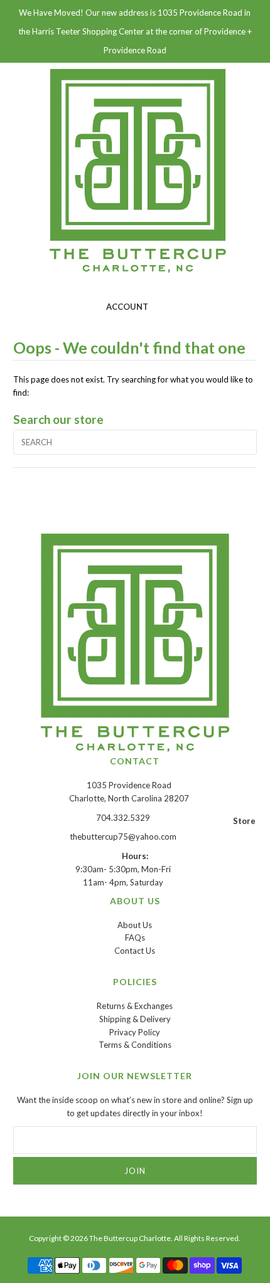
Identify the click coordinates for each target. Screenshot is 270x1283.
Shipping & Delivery (135, 1019)
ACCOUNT (127, 307)
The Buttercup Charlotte (130, 1238)
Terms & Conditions (135, 1045)
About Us (134, 925)
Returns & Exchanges (135, 1006)
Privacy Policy (134, 1032)
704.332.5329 (123, 818)
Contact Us (134, 951)
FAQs (135, 937)
